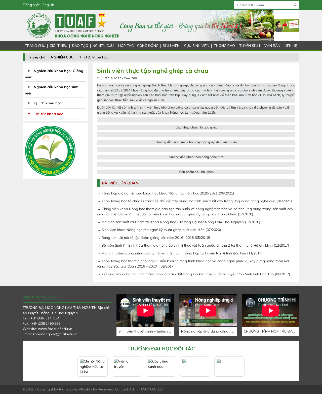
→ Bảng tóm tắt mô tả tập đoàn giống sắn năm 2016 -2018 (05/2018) (153, 237)
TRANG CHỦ (35, 45)
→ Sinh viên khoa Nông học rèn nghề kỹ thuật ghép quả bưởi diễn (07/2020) (159, 229)
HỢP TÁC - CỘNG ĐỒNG (138, 45)
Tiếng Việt (31, 5)
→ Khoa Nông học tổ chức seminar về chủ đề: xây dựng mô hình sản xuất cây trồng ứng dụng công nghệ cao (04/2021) (194, 201)
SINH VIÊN (171, 45)
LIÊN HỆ (291, 45)
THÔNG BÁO (224, 45)
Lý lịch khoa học (47, 103)
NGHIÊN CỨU (103, 45)
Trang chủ (36, 57)
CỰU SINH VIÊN (196, 45)
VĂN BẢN (272, 45)
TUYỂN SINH (249, 45)
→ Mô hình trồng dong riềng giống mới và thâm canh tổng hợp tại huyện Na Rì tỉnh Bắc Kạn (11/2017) (179, 253)
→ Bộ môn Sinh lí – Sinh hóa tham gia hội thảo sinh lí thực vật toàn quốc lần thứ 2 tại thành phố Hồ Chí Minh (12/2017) (193, 245)
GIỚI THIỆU (58, 45)
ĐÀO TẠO (80, 45)
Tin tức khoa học (93, 57)
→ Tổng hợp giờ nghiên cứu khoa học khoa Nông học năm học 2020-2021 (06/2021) (165, 193)
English (48, 5)
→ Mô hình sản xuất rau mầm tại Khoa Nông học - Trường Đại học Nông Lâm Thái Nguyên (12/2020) (178, 222)
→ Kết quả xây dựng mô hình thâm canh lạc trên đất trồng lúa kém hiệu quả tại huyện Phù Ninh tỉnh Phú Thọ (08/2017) (193, 274)
